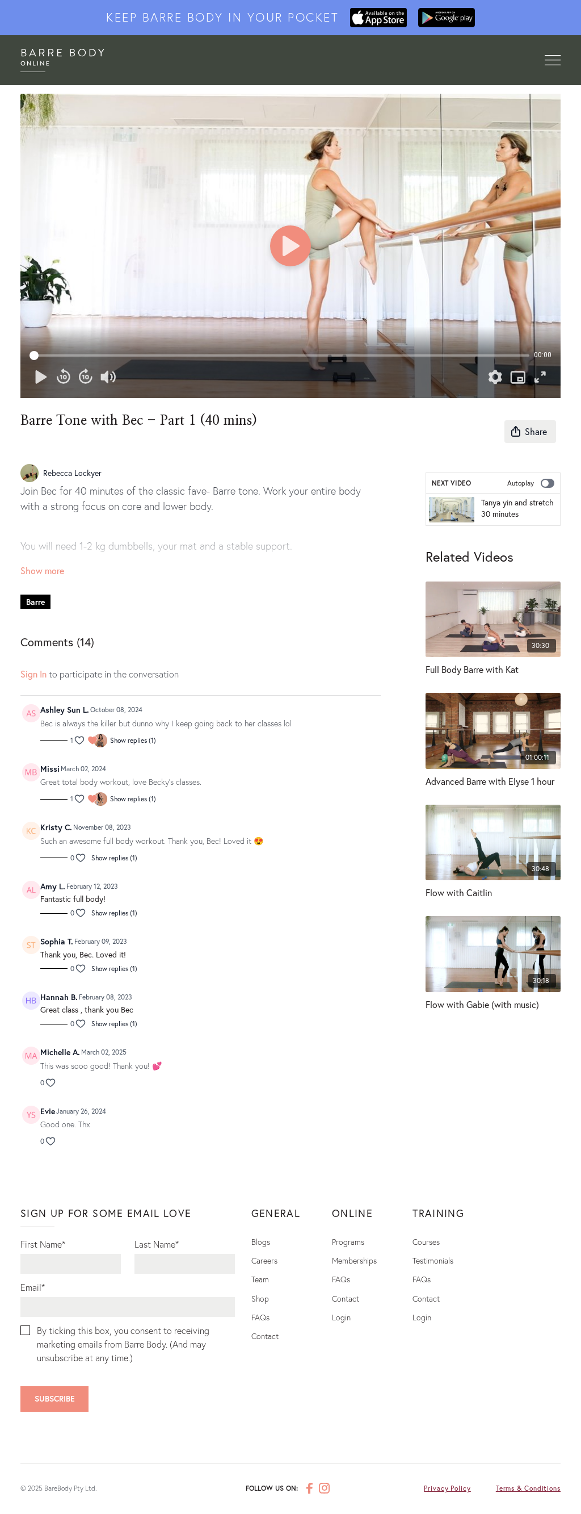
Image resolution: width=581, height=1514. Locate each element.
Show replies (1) (133, 740)
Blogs (260, 1241)
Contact (265, 1336)
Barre (35, 601)
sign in (33, 674)
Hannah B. (59, 997)
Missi (50, 768)
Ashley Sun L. (64, 709)
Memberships (354, 1260)
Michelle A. (60, 1052)
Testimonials (432, 1260)
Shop (260, 1298)
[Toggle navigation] (553, 61)
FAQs (260, 1317)
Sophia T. (56, 941)
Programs (348, 1241)
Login (341, 1317)
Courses (426, 1241)
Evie (47, 1111)
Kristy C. (56, 827)
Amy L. (52, 886)
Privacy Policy (447, 1488)
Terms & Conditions (528, 1488)
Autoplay (520, 483)
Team (260, 1279)
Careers (264, 1260)
